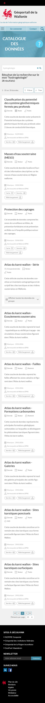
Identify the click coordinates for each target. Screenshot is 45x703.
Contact (33, 29)
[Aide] (39, 44)
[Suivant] (26, 613)
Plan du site (13, 682)
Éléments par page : (18, 617)
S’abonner (36, 658)
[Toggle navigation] (4, 3)
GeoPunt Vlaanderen (13, 648)
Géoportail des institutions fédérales (19, 641)
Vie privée (12, 690)
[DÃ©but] (15, 613)
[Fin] (30, 613)
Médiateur (12, 693)
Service (9, 142)
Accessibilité (13, 696)
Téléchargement (24, 142)
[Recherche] (41, 68)
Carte (8, 193)
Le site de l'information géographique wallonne (18, 22)
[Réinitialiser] (38, 68)
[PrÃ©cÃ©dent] (18, 613)
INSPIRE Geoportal (13, 637)
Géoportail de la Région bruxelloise (19, 644)
